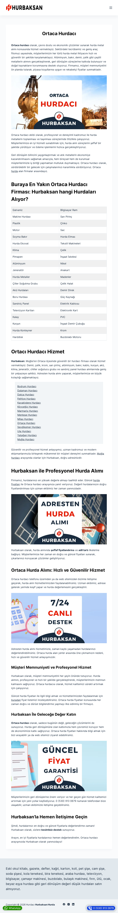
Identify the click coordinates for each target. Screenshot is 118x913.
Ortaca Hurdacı (26, 423)
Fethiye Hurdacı (26, 398)
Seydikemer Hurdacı (29, 427)
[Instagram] (68, 904)
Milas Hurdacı (25, 419)
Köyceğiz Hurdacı (27, 406)
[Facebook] (64, 904)
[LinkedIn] (73, 904)
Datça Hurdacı (25, 394)
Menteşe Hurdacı (27, 414)
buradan (16, 699)
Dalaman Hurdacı (27, 390)
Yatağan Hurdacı (27, 435)
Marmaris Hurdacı (27, 410)
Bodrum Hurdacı (26, 386)
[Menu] (110, 7)
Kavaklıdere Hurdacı (29, 402)
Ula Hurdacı (24, 431)
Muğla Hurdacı (25, 439)
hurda (14, 171)
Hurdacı (30, 904)
